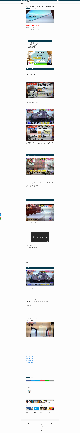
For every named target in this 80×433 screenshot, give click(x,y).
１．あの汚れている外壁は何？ (32, 45)
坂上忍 (31, 377)
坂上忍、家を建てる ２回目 (29, 356)
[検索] (58, 0)
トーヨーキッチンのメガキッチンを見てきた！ (32, 258)
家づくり (29, 8)
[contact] (57, 0)
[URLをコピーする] (51, 380)
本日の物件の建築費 (31, 42)
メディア (27, 8)
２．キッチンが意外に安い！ (32, 46)
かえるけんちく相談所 (25, 1)
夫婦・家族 (42, 430)
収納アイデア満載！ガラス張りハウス (34, 43)
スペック (42, 426)
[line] (54, 0)
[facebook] (53, 0)
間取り (42, 424)
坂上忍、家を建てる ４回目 (29, 360)
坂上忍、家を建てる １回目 (29, 354)
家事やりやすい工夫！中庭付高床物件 (34, 44)
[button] (28, 380)
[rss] (56, 0)
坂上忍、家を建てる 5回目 (29, 362)
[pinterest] (55, 0)
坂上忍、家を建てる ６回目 (29, 364)
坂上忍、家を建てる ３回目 (29, 358)
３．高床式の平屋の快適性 (32, 47)
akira (29, 393)
